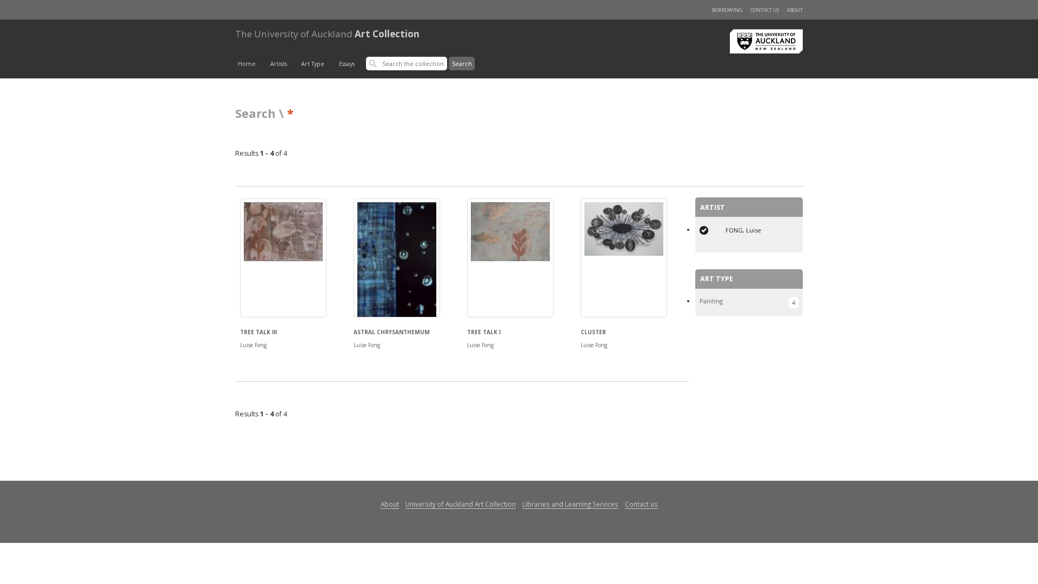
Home (247, 64)
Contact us (764, 10)
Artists (278, 64)
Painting (711, 301)
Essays (347, 64)
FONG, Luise (743, 230)
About (795, 10)
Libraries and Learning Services (570, 504)
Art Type (312, 64)
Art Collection (327, 34)
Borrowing (727, 10)
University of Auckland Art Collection (460, 504)
